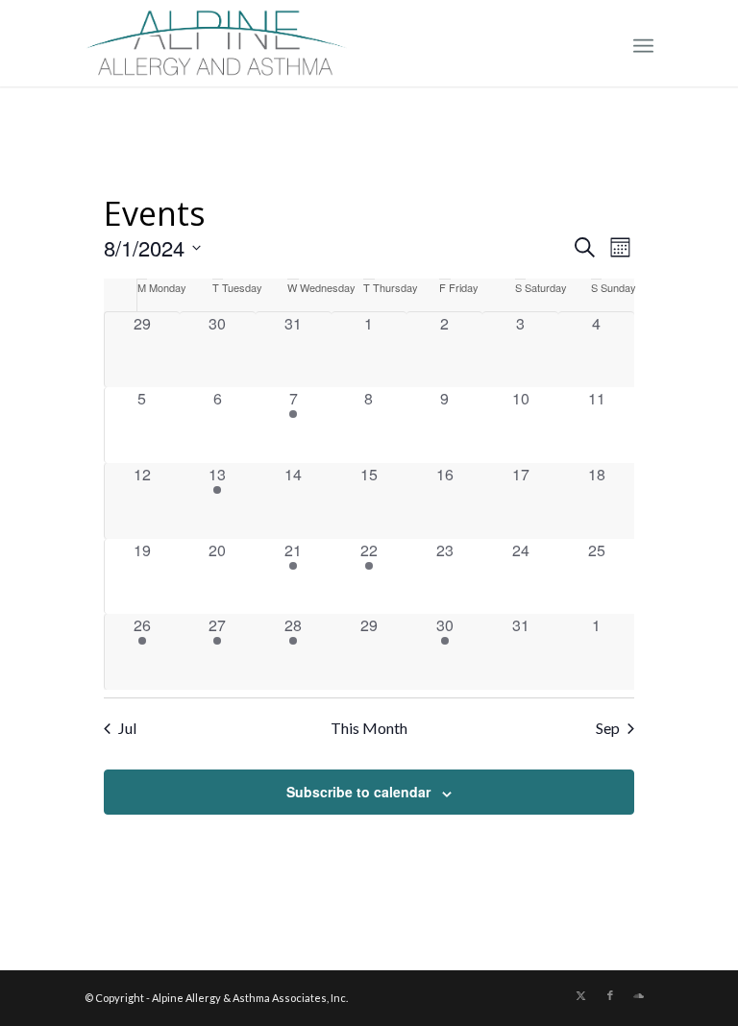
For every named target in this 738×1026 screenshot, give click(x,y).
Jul (127, 728)
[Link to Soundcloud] (639, 995)
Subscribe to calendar (358, 791)
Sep (608, 728)
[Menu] (643, 43)
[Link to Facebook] (610, 995)
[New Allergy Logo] (216, 43)
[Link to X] (581, 995)
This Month (369, 728)
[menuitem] (643, 43)
